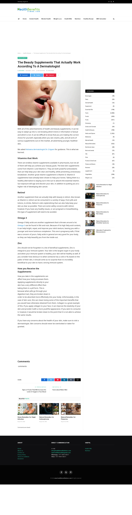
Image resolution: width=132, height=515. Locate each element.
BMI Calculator (101, 19)
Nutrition (78, 19)
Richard (21, 70)
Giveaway (88, 123)
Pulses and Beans (90, 164)
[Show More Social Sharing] (58, 75)
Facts (86, 113)
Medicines (88, 137)
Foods (87, 116)
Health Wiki (68, 19)
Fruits (86, 120)
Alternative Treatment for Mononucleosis (103, 231)
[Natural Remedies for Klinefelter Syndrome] (90, 223)
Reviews (87, 167)
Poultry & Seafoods (90, 160)
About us (20, 450)
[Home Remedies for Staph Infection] (27, 409)
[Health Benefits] (29, 10)
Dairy (86, 99)
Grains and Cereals (90, 126)
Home (25, 19)
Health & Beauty (22, 57)
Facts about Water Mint (59, 390)
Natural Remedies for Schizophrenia (46, 418)
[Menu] (19, 18)
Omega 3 (21, 225)
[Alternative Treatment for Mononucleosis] (90, 232)
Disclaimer (21, 459)
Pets (86, 157)
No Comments (41, 70)
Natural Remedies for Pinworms (68, 418)
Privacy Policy (22, 455)
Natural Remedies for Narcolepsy (102, 212)
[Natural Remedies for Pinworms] (71, 409)
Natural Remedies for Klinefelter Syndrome (102, 222)
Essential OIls (89, 109)
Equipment (88, 106)
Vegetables (88, 174)
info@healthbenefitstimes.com (61, 450)
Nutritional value (89, 147)
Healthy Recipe (88, 19)
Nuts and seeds (89, 150)
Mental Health (46, 19)
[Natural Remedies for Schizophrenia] (49, 409)
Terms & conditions (23, 456)
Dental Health (34, 19)
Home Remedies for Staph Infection (27, 418)
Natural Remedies (90, 143)
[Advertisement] (66, 36)
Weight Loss (58, 19)
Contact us (21, 452)
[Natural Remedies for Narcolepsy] (90, 214)
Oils (86, 154)
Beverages (88, 96)
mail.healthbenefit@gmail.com (61, 452)
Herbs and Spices (90, 133)
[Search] (113, 19)
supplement (88, 171)
